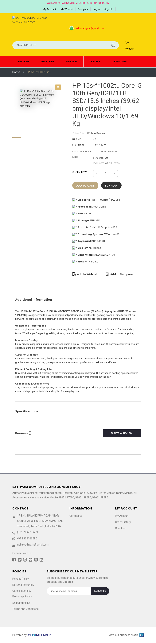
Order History (123, 522)
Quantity (79, 172)
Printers (72, 61)
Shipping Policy (21, 602)
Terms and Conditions (25, 608)
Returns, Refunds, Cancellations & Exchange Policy (23, 590)
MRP (75, 157)
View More (118, 61)
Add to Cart (85, 186)
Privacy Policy (20, 578)
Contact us (75, 515)
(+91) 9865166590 (28, 532)
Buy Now (111, 186)
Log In (96, 9)
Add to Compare (121, 274)
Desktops (47, 61)
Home (16, 72)
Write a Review (96, 133)
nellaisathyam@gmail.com (90, 28)
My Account (49, 9)
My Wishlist (67, 9)
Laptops (23, 61)
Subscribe (100, 590)
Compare (83, 9)
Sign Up (108, 9)
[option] (38, 107)
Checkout (121, 528)
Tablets (94, 61)
